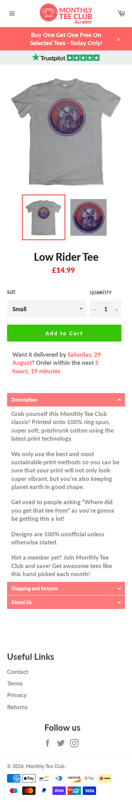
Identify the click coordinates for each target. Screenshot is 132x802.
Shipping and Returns (34, 588)
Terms (15, 683)
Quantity (101, 292)
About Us (21, 602)
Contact (17, 671)
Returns (17, 707)
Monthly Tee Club (45, 766)
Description (24, 399)
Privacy (17, 695)
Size (11, 292)
